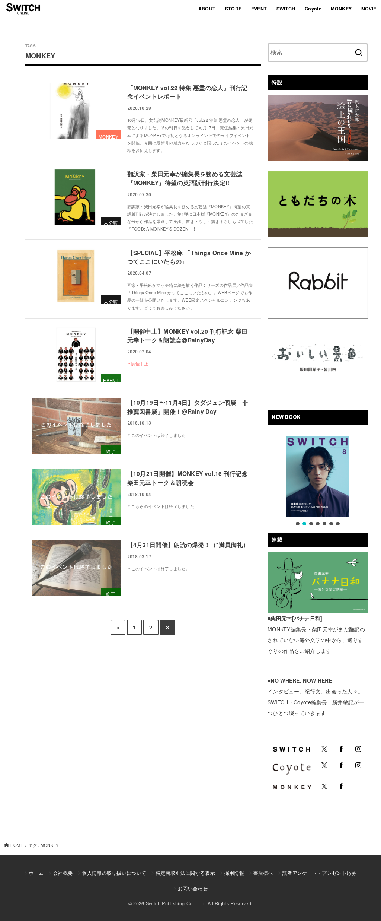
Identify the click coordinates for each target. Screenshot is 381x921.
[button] (298, 523)
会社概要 (63, 872)
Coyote (313, 8)
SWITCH (285, 8)
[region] (318, 481)
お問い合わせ (193, 888)
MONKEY (341, 8)
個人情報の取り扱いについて (114, 872)
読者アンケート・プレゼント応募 (319, 872)
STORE (233, 8)
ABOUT (207, 8)
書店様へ (263, 872)
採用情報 (234, 872)
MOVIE (369, 8)
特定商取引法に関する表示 (185, 872)
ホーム (36, 872)
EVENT (259, 8)
